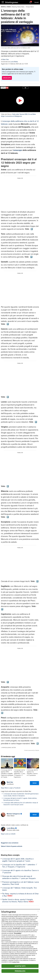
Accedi (36, 2)
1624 (2, 920)
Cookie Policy (15, 962)
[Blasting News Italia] (11, 2)
